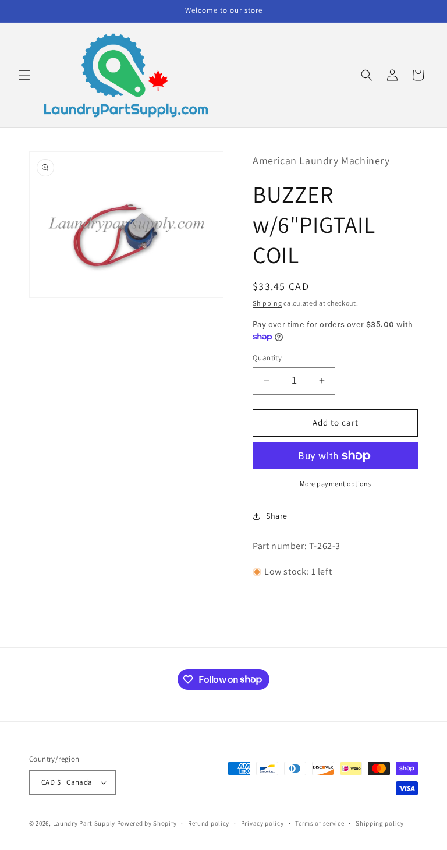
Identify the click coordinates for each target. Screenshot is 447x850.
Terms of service (319, 823)
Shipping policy (380, 823)
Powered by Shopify (147, 823)
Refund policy (208, 823)
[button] (24, 75)
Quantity (267, 358)
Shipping (267, 303)
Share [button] (277, 516)
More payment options (335, 483)
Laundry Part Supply (85, 823)
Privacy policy (262, 823)
